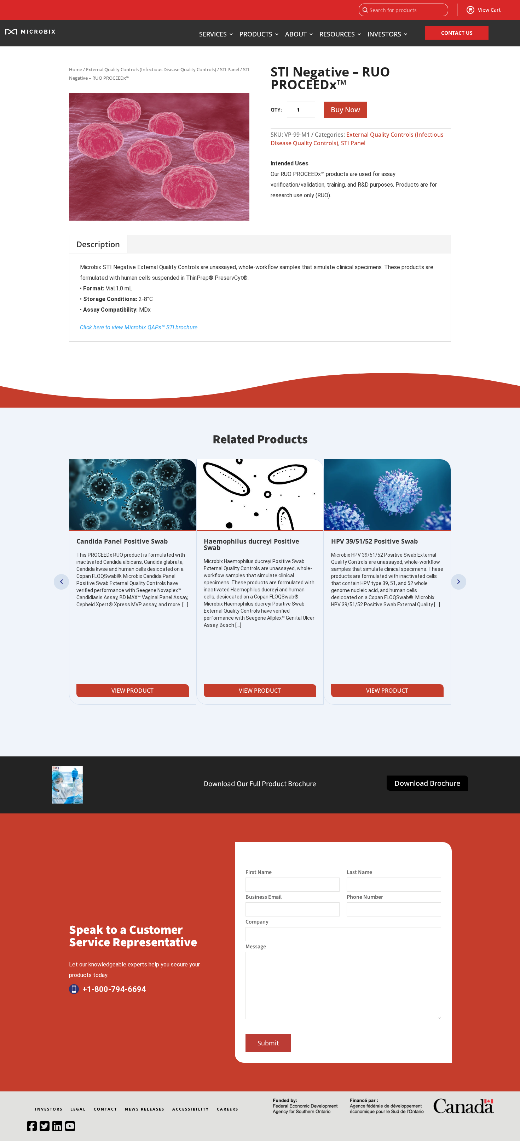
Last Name (359, 872)
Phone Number (365, 897)
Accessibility (190, 1109)
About (296, 35)
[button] (61, 582)
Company (256, 922)
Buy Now (345, 109)
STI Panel (229, 69)
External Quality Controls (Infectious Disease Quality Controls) (151, 69)
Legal (78, 1109)
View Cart (489, 9)
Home (75, 69)
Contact (105, 1109)
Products (255, 35)
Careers (227, 1109)
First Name (258, 872)
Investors (384, 35)
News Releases (144, 1109)
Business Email (263, 897)
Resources (337, 35)
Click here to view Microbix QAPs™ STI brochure (138, 327)
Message (255, 946)
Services (213, 35)
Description (98, 244)
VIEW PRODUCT (132, 690)
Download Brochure (427, 783)
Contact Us (457, 32)
